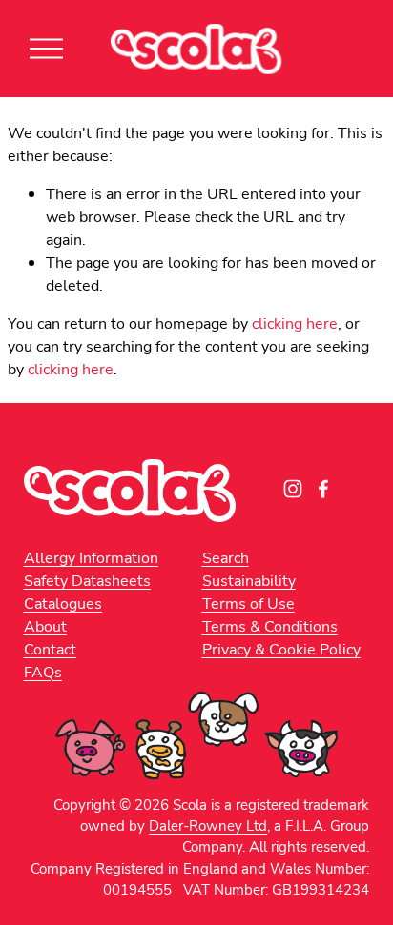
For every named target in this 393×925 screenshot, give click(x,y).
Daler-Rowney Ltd (208, 825)
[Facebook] (323, 488)
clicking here (295, 322)
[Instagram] (292, 488)
